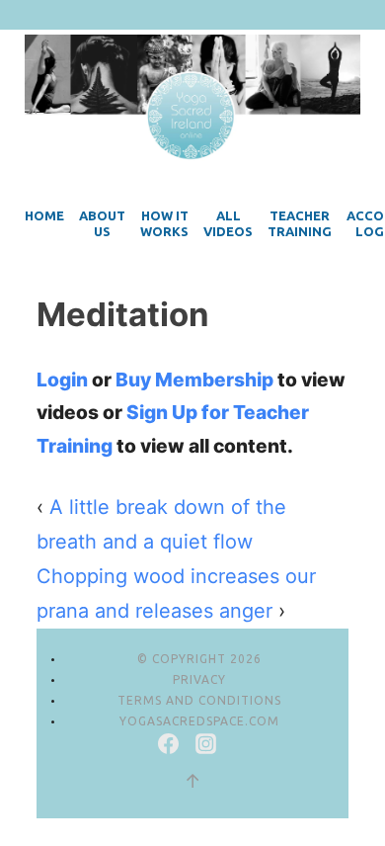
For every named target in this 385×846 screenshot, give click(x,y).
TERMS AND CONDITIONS (199, 700)
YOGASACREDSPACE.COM (199, 721)
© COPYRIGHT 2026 (199, 658)
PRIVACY (199, 679)
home (44, 215)
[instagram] (205, 747)
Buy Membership (194, 379)
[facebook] (171, 747)
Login (62, 379)
